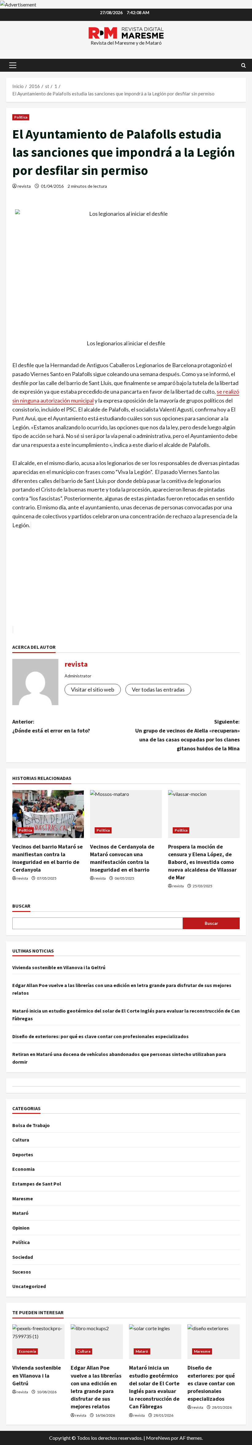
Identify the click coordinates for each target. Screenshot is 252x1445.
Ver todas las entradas (158, 689)
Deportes (22, 1154)
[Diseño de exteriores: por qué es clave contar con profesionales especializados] (213, 1341)
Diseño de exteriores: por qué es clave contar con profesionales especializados (100, 1036)
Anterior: (51, 726)
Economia (23, 1169)
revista (24, 186)
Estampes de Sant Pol (36, 1184)
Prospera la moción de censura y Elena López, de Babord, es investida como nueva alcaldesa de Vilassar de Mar (202, 862)
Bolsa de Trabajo (31, 1125)
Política (20, 117)
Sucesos (21, 1272)
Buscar (21, 906)
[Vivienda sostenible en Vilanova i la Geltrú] (38, 1341)
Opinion (21, 1228)
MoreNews (158, 1438)
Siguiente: (187, 735)
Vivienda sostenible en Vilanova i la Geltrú (58, 967)
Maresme (22, 1198)
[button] (12, 65)
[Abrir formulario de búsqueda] (243, 65)
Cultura (20, 1140)
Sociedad (22, 1257)
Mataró (20, 1213)
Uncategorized (29, 1286)
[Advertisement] (126, 582)
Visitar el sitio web (92, 689)
